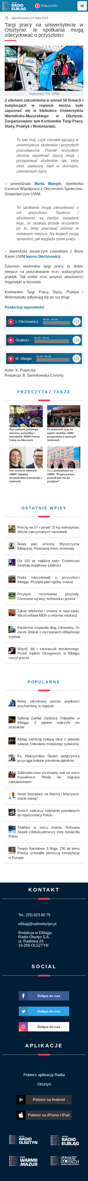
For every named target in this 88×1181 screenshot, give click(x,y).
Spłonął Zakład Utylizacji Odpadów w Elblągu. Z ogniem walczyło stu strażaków (44, 722)
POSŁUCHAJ (49, 5)
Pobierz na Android (49, 1100)
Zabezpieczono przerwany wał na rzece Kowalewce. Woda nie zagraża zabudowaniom (44, 777)
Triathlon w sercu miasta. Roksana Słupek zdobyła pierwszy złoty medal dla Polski (44, 831)
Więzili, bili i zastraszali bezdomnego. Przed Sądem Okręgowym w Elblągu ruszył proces (44, 653)
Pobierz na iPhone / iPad (48, 1115)
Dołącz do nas (49, 996)
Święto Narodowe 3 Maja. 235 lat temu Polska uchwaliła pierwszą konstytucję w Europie (44, 852)
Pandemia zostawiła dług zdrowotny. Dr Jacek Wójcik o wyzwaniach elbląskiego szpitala (44, 631)
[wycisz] (77, 321)
